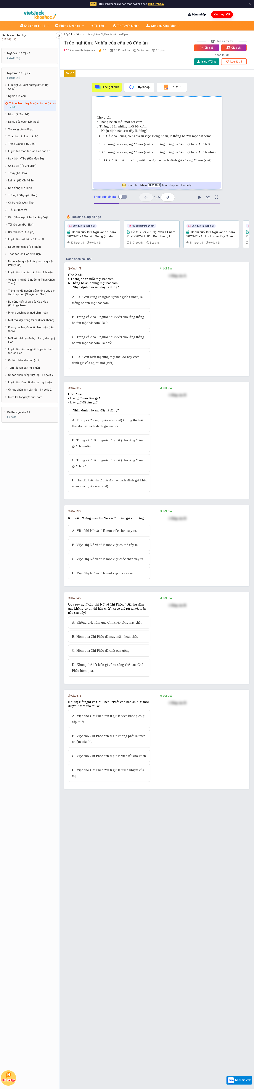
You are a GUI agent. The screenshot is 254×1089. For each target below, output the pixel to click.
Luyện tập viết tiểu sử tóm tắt (26, 239)
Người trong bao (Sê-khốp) (24, 246)
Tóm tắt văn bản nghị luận (24, 367)
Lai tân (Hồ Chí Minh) (21, 180)
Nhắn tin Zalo (243, 1080)
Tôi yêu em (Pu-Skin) (20, 224)
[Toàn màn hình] (216, 197)
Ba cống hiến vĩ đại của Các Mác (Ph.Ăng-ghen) (28, 303)
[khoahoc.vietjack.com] (40, 14)
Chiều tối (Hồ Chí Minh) (22, 165)
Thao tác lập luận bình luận (24, 254)
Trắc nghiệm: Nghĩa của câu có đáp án (107, 34)
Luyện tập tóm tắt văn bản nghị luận (30, 382)
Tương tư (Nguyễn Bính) (22, 195)
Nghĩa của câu (17, 96)
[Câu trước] (146, 197)
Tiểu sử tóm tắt (17, 210)
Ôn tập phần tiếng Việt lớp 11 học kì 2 (31, 375)
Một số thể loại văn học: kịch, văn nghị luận (31, 340)
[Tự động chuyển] (199, 197)
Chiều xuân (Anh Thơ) (21, 202)
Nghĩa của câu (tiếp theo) (23, 121)
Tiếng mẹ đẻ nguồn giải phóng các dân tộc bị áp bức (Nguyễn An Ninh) (31, 292)
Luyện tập (143, 87)
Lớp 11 (68, 34)
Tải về (208, 61)
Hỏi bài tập (8, 1080)
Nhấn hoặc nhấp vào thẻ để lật (159, 185)
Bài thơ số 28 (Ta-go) (21, 232)
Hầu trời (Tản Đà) (18, 114)
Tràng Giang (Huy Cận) (22, 144)
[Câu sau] (168, 197)
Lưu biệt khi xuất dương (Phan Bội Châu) (28, 86)
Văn (78, 34)
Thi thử (175, 87)
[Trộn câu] (208, 197)
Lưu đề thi (236, 61)
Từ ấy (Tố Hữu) (17, 173)
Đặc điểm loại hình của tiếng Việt (28, 217)
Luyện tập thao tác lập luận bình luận (30, 272)
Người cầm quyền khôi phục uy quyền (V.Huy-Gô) (31, 263)
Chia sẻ (208, 47)
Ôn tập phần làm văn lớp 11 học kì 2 (30, 389)
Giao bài (236, 47)
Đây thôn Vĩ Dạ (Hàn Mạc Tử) (26, 158)
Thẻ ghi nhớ (111, 87)
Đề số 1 (70, 73)
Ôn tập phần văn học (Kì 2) (24, 360)
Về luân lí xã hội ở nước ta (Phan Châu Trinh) (31, 281)
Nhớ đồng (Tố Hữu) (20, 188)
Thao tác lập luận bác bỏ (23, 136)
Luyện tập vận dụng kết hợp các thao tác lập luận (30, 351)
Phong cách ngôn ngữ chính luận (28, 312)
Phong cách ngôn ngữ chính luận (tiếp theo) (31, 329)
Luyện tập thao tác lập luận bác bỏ (29, 151)
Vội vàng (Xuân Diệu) (20, 129)
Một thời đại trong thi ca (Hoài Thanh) (31, 320)
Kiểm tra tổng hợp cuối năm (25, 397)
